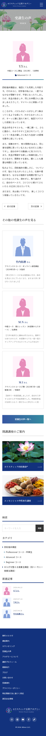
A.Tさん (16, 590)
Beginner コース (13, 562)
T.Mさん (16, 602)
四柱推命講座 (10, 547)
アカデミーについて (10, 656)
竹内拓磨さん (18, 614)
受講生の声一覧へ (23, 419)
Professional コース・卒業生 (19, 552)
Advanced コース (24, 75)
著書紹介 (5, 667)
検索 (39, 528)
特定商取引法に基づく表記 (13, 693)
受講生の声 (6, 651)
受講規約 (5, 683)
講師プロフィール (9, 662)
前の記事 (11, 206)
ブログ (5, 672)
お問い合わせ (7, 677)
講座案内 (5, 641)
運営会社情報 (7, 698)
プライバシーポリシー (11, 688)
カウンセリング (8, 646)
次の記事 (35, 206)
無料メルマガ (7, 635)
